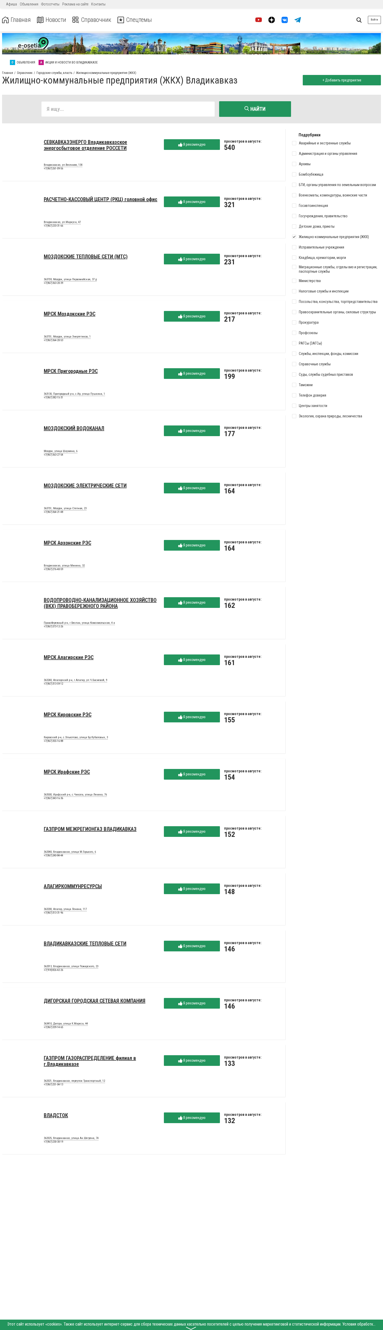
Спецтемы (139, 19)
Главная (21, 19)
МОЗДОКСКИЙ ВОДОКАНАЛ (74, 428)
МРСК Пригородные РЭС (71, 371)
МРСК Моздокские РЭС (69, 314)
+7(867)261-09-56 (53, 168)
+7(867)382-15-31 (53, 397)
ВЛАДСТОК (56, 1115)
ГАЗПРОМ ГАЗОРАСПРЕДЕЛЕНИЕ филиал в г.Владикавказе (90, 1061)
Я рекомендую (194, 144)
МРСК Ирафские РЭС (67, 772)
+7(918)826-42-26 (53, 970)
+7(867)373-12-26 (53, 626)
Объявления (29, 4)
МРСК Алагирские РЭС (69, 657)
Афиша (11, 4)
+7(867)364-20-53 (53, 340)
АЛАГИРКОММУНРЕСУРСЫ (73, 886)
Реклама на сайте (75, 4)
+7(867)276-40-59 (53, 569)
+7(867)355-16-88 (53, 741)
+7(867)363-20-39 (53, 283)
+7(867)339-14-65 (53, 1027)
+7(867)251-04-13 (53, 1084)
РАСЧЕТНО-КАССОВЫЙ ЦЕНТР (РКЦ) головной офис (100, 199)
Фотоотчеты (50, 4)
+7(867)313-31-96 (53, 912)
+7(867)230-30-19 (53, 1141)
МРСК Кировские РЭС (67, 714)
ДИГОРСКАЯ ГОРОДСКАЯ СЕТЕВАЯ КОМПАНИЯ (94, 1001)
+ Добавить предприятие (342, 80)
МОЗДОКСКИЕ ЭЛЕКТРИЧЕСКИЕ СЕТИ (85, 485)
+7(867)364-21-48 (53, 512)
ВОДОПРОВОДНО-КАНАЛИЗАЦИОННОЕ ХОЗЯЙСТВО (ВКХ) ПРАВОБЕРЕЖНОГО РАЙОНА (100, 603)
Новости (56, 19)
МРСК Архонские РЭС (67, 543)
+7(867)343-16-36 (53, 798)
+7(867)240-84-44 (53, 855)
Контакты (98, 4)
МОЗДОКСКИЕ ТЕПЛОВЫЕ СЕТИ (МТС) (86, 256)
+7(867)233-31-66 (53, 225)
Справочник (96, 19)
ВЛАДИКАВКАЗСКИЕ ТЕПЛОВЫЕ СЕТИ (85, 943)
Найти (257, 109)
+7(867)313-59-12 (53, 683)
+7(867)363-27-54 (53, 454)
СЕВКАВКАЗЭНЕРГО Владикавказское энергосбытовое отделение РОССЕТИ (85, 145)
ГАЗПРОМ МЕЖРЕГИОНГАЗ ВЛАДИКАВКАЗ (90, 829)
